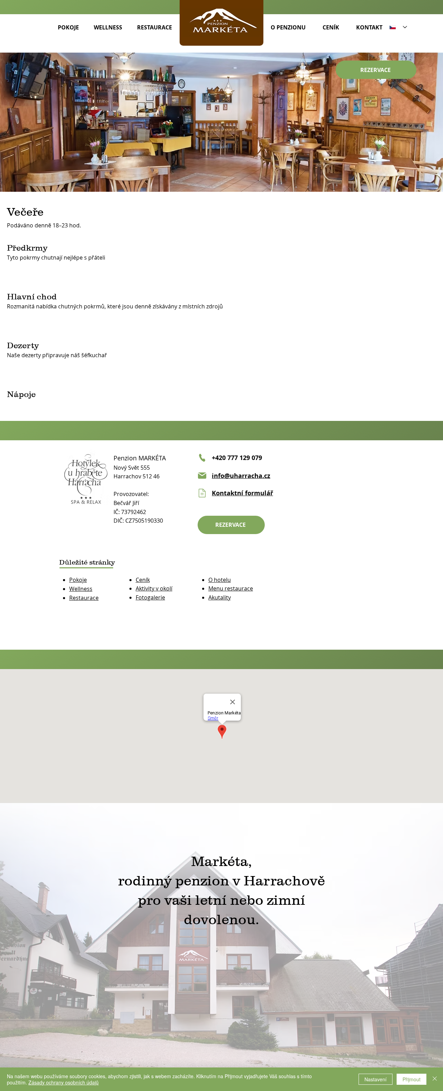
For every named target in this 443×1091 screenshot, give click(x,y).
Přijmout (412, 1079)
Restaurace (84, 598)
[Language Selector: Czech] (398, 27)
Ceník (143, 580)
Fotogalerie (150, 597)
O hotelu (219, 580)
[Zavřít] (435, 1079)
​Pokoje (78, 580)
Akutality (219, 597)
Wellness (80, 589)
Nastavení (375, 1079)
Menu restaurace (230, 588)
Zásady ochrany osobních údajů (63, 1082)
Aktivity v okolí (154, 588)
